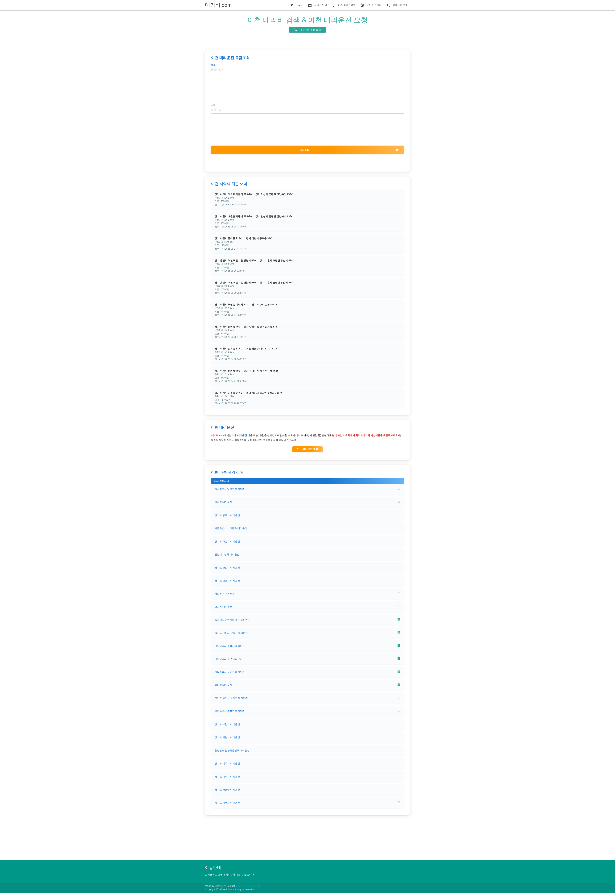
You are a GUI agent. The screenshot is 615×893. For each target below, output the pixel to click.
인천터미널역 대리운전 (227, 554)
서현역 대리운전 (223, 502)
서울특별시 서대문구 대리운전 (231, 528)
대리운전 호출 (307, 449)
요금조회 (349, 150)
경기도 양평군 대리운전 (227, 789)
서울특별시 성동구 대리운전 (230, 672)
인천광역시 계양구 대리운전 (230, 489)
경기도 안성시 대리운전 (227, 567)
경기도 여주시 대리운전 (227, 763)
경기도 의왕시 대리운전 (227, 737)
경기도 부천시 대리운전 (227, 724)
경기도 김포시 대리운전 (227, 580)
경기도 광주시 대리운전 (227, 515)
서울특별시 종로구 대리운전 (230, 711)
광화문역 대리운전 (224, 593)
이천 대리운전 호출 (307, 29)
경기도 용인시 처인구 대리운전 (231, 698)
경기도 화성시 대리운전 (227, 541)
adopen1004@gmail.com (248, 886)
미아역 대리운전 (223, 685)
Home (296, 5)
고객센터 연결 (397, 5)
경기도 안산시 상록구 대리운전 (231, 632)
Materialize (220, 886)
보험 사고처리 (370, 5)
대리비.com (218, 5)
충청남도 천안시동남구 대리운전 (232, 619)
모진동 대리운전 (223, 606)
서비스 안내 (317, 5)
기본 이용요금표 (343, 5)
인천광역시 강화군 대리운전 (230, 646)
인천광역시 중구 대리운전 (228, 659)
